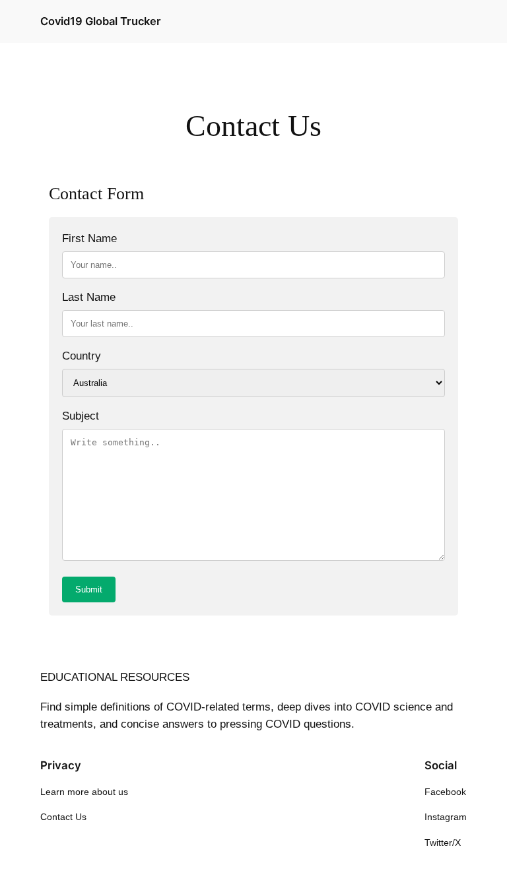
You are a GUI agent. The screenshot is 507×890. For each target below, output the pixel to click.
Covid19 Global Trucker (100, 21)
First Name (89, 238)
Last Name (89, 297)
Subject (80, 416)
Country (81, 356)
